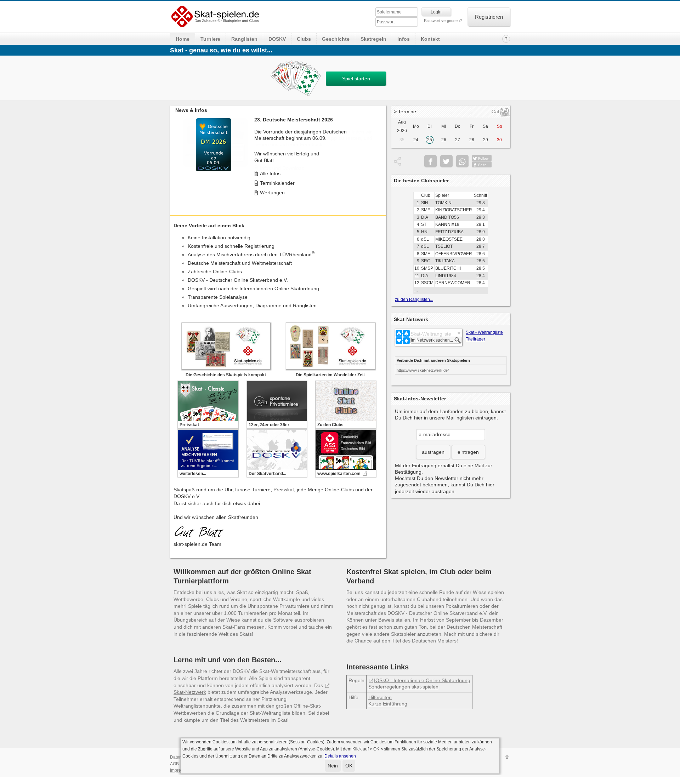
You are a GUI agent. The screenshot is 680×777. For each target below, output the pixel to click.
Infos (403, 39)
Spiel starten (356, 78)
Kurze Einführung (387, 704)
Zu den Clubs (330, 424)
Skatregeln (373, 39)
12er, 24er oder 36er (269, 424)
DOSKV (277, 39)
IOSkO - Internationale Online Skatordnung (422, 680)
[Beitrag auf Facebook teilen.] (430, 161)
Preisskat (189, 424)
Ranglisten (244, 39)
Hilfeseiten (380, 697)
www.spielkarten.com (339, 473)
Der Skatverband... (267, 473)
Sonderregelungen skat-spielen (403, 687)
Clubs (304, 39)
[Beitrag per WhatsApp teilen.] (462, 161)
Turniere (210, 39)
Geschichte (336, 39)
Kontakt (430, 39)
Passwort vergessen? (443, 20)
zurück (177, 154)
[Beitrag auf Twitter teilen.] (446, 161)
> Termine (405, 111)
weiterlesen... (193, 473)
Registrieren (489, 17)
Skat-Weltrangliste (430, 334)
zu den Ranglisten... (414, 299)
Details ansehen (340, 756)
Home (182, 39)
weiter (379, 154)
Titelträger (475, 339)
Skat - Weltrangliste (484, 332)
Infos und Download (282, 168)
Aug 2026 (402, 126)
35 (402, 139)
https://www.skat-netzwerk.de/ (423, 370)
